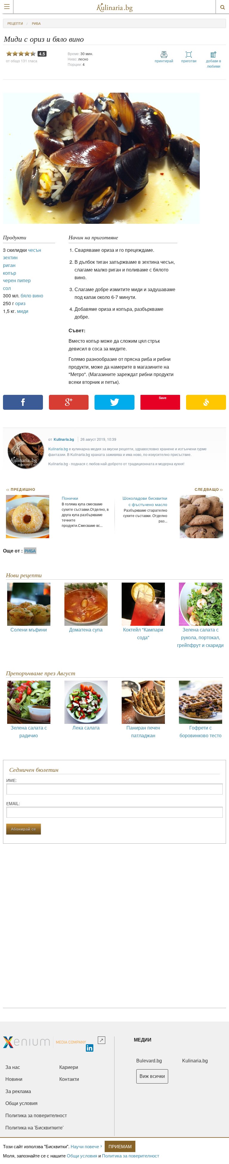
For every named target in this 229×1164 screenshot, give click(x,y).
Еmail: (13, 803)
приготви (188, 60)
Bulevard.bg (149, 1060)
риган (9, 265)
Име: (11, 780)
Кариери (68, 1067)
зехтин (10, 257)
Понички (70, 498)
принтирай (164, 60)
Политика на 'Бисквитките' (34, 1127)
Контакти (69, 1079)
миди (22, 311)
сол (7, 288)
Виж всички (152, 1076)
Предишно (20, 489)
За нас (12, 1067)
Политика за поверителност (130, 1155)
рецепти (15, 23)
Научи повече (85, 1146)
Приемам (120, 1146)
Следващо (208, 489)
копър (9, 272)
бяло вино (32, 295)
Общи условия (82, 1155)
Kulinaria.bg (64, 439)
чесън (34, 249)
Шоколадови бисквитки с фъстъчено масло (145, 501)
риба (36, 23)
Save (162, 397)
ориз (20, 303)
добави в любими (213, 63)
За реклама (18, 1091)
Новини (13, 1079)
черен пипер (17, 280)
